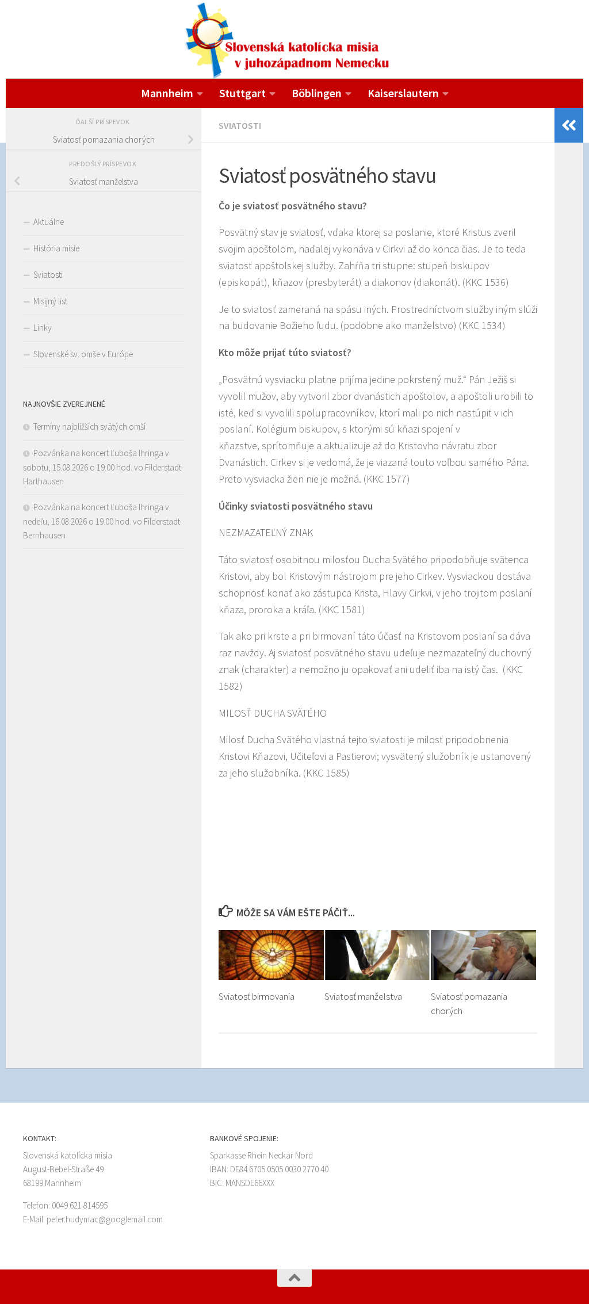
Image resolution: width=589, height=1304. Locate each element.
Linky (42, 327)
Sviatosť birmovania (256, 996)
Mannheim (167, 93)
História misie (56, 248)
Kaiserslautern (403, 93)
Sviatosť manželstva (363, 996)
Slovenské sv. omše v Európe (83, 354)
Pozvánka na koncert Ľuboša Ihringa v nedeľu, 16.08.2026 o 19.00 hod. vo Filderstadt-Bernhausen (102, 521)
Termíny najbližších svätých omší (89, 426)
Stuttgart (242, 93)
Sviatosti (240, 125)
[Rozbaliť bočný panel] (568, 125)
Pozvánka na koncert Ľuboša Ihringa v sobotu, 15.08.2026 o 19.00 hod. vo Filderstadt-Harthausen (103, 467)
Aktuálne (48, 221)
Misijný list (50, 301)
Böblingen (317, 93)
